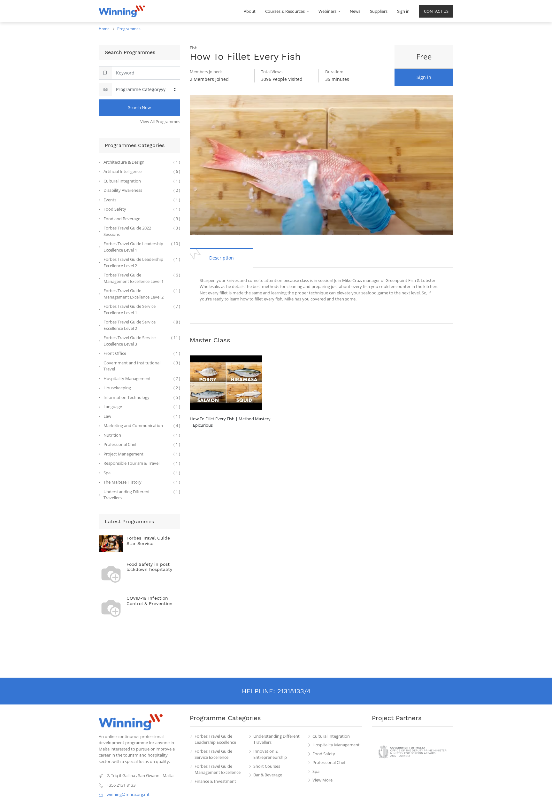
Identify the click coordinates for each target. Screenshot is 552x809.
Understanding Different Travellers (276, 739)
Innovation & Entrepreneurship (270, 754)
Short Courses (266, 766)
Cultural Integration (331, 736)
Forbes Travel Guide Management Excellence (218, 769)
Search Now (139, 107)
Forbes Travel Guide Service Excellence (213, 754)
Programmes (129, 28)
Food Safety (323, 754)
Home (104, 28)
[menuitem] (250, 11)
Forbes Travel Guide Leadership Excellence (215, 739)
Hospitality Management (336, 745)
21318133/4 (293, 691)
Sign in (424, 77)
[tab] (221, 258)
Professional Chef (328, 762)
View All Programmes (160, 121)
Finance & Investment (215, 781)
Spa (315, 771)
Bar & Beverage (267, 775)
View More (322, 780)
